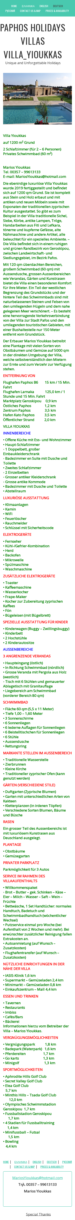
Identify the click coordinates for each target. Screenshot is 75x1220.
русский (10, 11)
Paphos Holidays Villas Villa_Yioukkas (32, 41)
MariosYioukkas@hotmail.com (37, 1177)
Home (14, 6)
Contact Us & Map (30, 11)
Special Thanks (38, 1214)
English (44, 6)
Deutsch (58, 6)
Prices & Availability (57, 11)
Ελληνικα (28, 6)
